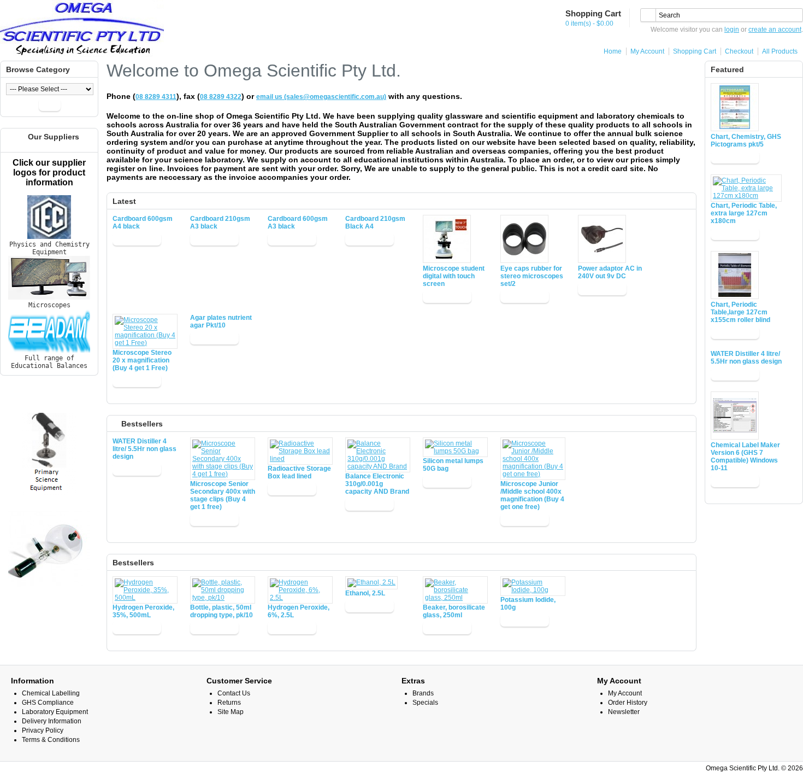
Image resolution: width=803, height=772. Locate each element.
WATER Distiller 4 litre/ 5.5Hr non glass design (746, 357)
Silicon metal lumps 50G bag (453, 464)
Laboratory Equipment (55, 712)
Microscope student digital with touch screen (454, 276)
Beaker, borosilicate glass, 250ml (454, 611)
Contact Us (233, 693)
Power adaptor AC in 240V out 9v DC (610, 272)
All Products (780, 51)
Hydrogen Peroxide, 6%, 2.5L (298, 611)
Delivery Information (51, 721)
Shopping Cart (694, 51)
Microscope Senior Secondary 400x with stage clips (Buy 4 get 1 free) (222, 495)
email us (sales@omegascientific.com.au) (321, 97)
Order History (627, 702)
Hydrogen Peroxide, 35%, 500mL (143, 611)
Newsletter (624, 712)
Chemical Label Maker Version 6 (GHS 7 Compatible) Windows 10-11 (745, 456)
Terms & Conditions (51, 740)
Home (613, 51)
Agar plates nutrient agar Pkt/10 (221, 321)
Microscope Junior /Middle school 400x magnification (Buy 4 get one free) (532, 495)
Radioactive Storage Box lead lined (299, 472)
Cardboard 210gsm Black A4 (375, 222)
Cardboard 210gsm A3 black (220, 222)
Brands (423, 693)
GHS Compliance (48, 702)
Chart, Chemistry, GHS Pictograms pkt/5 (746, 140)
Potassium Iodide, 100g (528, 603)
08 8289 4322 (220, 97)
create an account (774, 29)
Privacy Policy (42, 730)
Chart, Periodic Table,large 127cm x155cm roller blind (740, 312)
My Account (647, 51)
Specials (425, 702)
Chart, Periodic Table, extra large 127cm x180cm (744, 213)
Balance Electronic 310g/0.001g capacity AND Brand (377, 483)
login (731, 29)
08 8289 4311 (155, 97)
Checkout (739, 51)
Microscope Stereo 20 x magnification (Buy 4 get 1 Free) (142, 360)
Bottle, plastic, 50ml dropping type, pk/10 (221, 611)
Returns (229, 702)
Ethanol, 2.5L (365, 593)
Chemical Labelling (51, 693)
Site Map (230, 712)
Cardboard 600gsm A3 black (298, 222)
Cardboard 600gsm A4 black (143, 222)
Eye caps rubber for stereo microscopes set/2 (531, 276)
